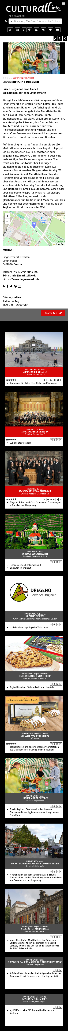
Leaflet (60, 244)
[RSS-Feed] (60, 38)
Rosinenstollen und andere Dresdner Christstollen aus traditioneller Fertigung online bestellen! (34, 748)
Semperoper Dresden (35, 372)
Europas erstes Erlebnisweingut (25, 565)
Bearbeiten (51, 313)
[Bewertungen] (57, 380)
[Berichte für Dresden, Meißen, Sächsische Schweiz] (58, 29)
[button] (34, 225)
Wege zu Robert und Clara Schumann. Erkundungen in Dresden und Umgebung (35, 504)
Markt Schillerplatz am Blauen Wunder (35, 863)
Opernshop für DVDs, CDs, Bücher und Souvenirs (33, 383)
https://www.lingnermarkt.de (21, 279)
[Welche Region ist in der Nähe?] (29, 29)
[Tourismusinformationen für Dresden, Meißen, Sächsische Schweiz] (24, 29)
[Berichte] (60, 380)
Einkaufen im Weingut (20, 567)
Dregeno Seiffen (34, 616)
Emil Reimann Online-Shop (35, 676)
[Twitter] (11, 286)
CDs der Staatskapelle (20, 442)
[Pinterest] (15, 286)
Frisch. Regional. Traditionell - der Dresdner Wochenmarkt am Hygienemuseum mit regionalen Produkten (34, 812)
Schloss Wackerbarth (35, 554)
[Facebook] (7, 286)
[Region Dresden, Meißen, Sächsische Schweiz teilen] (43, 29)
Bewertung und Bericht (23, 78)
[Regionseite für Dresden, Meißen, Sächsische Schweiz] (10, 29)
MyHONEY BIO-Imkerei (34, 999)
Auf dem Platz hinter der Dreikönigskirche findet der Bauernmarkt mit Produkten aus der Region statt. (35, 975)
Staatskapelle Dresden (34, 431)
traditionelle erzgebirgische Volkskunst (29, 627)
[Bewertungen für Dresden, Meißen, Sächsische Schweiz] (50, 29)
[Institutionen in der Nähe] (48, 380)
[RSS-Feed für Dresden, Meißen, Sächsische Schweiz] (36, 29)
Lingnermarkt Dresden (34, 798)
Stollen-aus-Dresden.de (35, 735)
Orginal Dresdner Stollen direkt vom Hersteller (32, 687)
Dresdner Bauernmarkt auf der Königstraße (35, 962)
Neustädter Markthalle (35, 929)
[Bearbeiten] (56, 38)
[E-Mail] (19, 286)
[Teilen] (65, 38)
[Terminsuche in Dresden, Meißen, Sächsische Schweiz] (17, 29)
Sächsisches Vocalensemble (35, 491)
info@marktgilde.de (24, 275)
